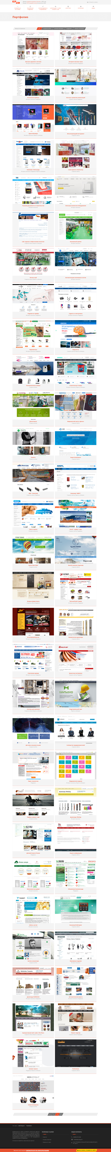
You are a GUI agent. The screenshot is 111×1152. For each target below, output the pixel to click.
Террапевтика (33, 349)
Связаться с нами (47, 1142)
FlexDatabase (75, 1069)
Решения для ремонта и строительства (33, 205)
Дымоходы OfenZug (75, 817)
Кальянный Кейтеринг (75, 925)
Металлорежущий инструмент (75, 133)
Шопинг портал (33, 1069)
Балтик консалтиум (33, 961)
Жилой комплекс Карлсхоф (75, 565)
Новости (45, 1137)
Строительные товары (75, 385)
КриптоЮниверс (33, 133)
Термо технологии (33, 781)
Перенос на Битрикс (79, 28)
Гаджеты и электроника (75, 313)
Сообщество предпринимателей (76, 745)
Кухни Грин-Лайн (33, 565)
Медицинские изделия (75, 781)
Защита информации (76, 853)
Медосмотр (75, 349)
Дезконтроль (33, 421)
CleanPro (33, 457)
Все (39, 28)
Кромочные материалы (75, 673)
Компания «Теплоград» (33, 169)
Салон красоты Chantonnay (75, 169)
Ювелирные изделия (76, 961)
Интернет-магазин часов (76, 61)
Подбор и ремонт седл (33, 817)
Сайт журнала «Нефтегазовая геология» (33, 241)
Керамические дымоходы (75, 637)
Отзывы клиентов (47, 1139)
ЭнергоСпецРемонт (75, 457)
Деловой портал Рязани (33, 853)
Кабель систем (33, 925)
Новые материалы (33, 1105)
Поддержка (69, 28)
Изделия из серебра (33, 313)
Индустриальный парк (75, 709)
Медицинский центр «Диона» (75, 421)
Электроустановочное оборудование (75, 205)
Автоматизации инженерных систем (75, 277)
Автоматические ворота (76, 997)
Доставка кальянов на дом (33, 745)
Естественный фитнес (33, 637)
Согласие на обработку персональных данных (23, 1140)
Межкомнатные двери (33, 889)
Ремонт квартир (75, 1033)
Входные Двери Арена (33, 601)
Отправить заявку (93, 2)
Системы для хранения (33, 709)
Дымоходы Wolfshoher (33, 997)
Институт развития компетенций (75, 97)
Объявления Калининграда (75, 889)
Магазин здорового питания (33, 61)
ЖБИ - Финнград (33, 493)
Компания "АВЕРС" (76, 493)
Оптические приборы (33, 97)
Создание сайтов (47, 28)
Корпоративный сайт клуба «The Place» (33, 1033)
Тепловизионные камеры (33, 385)
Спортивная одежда (33, 673)
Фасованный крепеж (75, 241)
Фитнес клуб (33, 277)
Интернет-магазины (58, 28)
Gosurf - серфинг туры (76, 529)
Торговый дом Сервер (76, 601)
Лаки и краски (33, 529)
